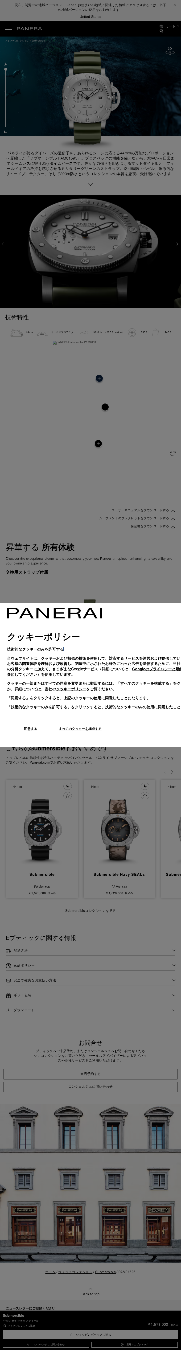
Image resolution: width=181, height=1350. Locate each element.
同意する (30, 729)
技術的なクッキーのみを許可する (35, 649)
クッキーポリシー (71, 689)
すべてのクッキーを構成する (80, 729)
